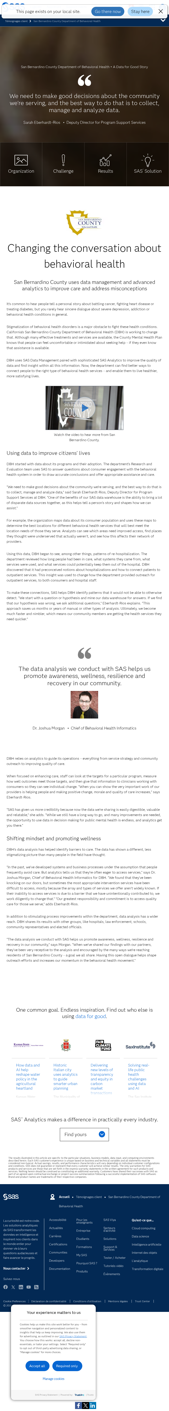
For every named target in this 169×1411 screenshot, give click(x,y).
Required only (67, 1366)
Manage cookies (53, 1379)
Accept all (37, 1366)
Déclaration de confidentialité (48, 1301)
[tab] (21, 164)
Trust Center (142, 1301)
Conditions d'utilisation (87, 1301)
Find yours (75, 1134)
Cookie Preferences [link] (14, 1301)
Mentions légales (118, 1301)
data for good (90, 1016)
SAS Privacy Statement (73, 1336)
